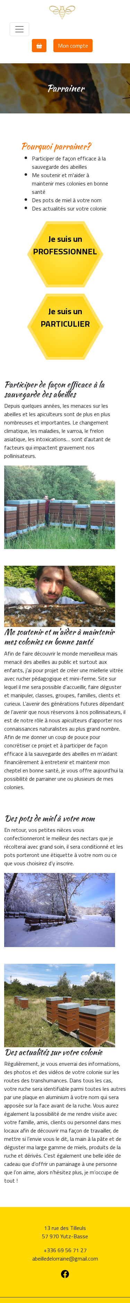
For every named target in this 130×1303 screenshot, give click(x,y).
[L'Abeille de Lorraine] (62, 11)
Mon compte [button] (73, 45)
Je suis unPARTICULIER (65, 317)
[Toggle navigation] (19, 29)
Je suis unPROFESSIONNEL (65, 245)
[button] (39, 45)
